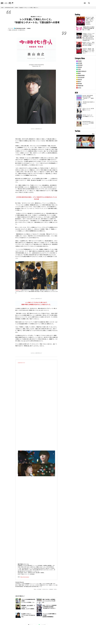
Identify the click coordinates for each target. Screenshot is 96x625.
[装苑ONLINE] (6, 3)
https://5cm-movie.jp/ (24, 576)
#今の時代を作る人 (21, 30)
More (93, 134)
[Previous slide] (19, 463)
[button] (36, 562)
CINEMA (29, 28)
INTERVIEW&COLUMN (20, 28)
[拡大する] (55, 263)
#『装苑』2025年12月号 (12, 30)
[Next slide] (53, 463)
